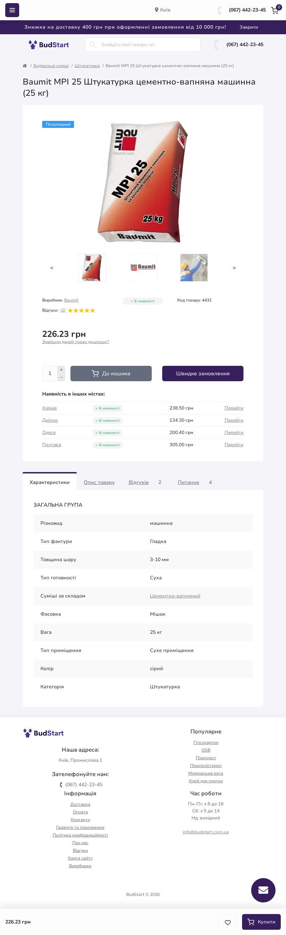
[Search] (93, 45)
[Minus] (61, 377)
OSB (206, 750)
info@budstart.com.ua (206, 832)
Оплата (80, 812)
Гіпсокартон (206, 742)
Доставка (80, 804)
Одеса (48, 432)
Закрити (249, 27)
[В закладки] (228, 922)
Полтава (51, 445)
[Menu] (12, 10)
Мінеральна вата (205, 773)
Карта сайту (80, 858)
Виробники (80, 866)
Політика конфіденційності (80, 835)
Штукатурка (87, 65)
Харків (49, 408)
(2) (63, 310)
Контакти (80, 819)
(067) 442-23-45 (247, 10)
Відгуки (80, 850)
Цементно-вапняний (175, 596)
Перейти (234, 408)
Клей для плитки (206, 781)
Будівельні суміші (51, 65)
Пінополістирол (205, 765)
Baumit (71, 300)
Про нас (80, 843)
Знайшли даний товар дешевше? (75, 342)
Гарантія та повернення (80, 827)
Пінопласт (206, 758)
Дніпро (50, 420)
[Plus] (61, 370)
